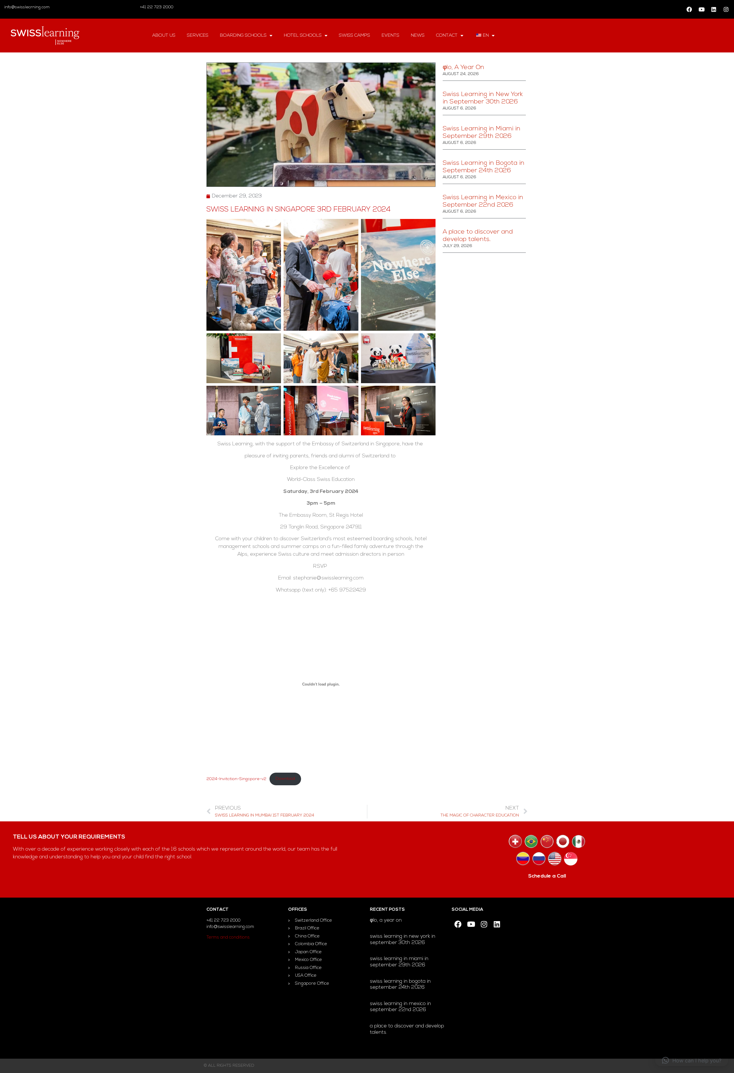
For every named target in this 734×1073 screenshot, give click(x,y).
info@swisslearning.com (27, 7)
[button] (691, 1060)
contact (447, 35)
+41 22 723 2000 (156, 7)
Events (390, 35)
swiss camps (354, 35)
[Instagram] (726, 9)
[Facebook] (689, 9)
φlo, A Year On (463, 67)
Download (285, 779)
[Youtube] (701, 9)
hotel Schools (303, 35)
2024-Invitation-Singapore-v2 (236, 779)
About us (163, 35)
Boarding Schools (243, 35)
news (418, 35)
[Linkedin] (713, 9)
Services (197, 35)
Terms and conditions (228, 937)
